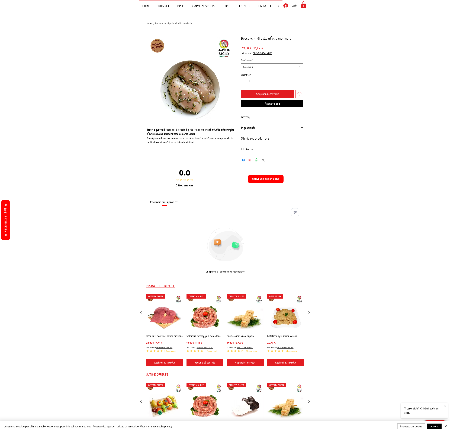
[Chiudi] (446, 426)
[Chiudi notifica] (444, 406)
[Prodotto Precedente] (141, 313)
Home (150, 23)
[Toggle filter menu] (295, 212)
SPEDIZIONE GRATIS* (262, 53)
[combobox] (272, 66)
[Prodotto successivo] (309, 313)
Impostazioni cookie (411, 426)
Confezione (247, 60)
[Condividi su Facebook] (243, 160)
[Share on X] (263, 160)
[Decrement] (244, 81)
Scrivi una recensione (265, 179)
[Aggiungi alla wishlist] (299, 94)
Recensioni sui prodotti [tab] (164, 202)
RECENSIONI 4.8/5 (6, 220)
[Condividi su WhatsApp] (257, 160)
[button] (278, 4)
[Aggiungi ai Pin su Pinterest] (250, 160)
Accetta (434, 426)
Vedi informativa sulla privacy (156, 426)
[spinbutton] (249, 81)
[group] (225, 330)
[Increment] (254, 81)
